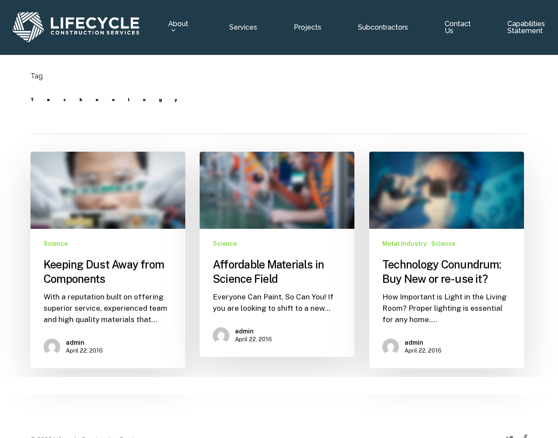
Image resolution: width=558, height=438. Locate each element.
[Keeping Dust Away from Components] (108, 260)
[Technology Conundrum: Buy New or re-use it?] (446, 260)
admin (75, 342)
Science (56, 243)
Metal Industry (404, 243)
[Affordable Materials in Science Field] (277, 254)
